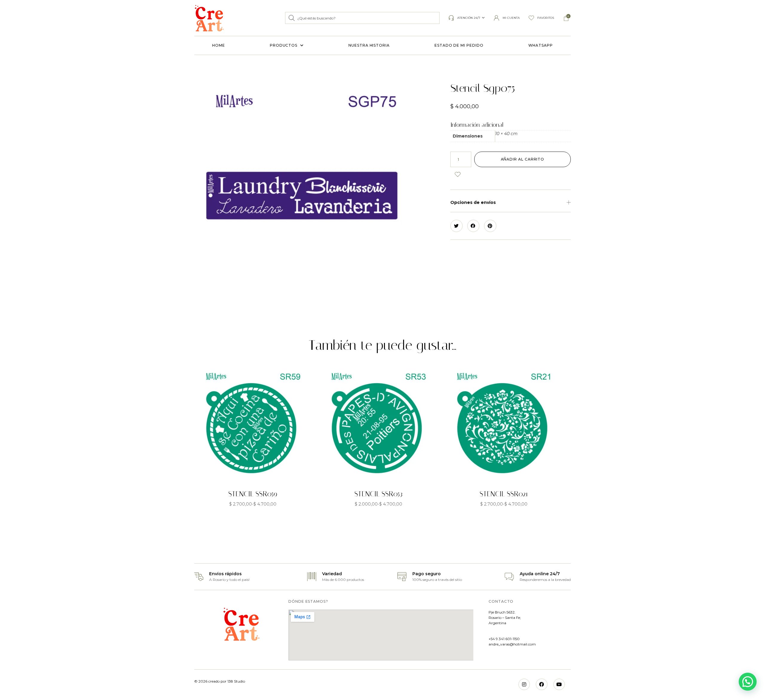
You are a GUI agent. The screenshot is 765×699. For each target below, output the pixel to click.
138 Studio (236, 681)
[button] (510, 202)
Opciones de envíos (473, 202)
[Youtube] (559, 684)
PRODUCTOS (283, 45)
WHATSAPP (540, 45)
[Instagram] (524, 684)
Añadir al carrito (522, 159)
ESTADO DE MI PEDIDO (458, 45)
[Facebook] (541, 684)
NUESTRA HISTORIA (369, 45)
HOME (218, 45)
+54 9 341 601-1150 (504, 639)
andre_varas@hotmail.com (512, 644)
